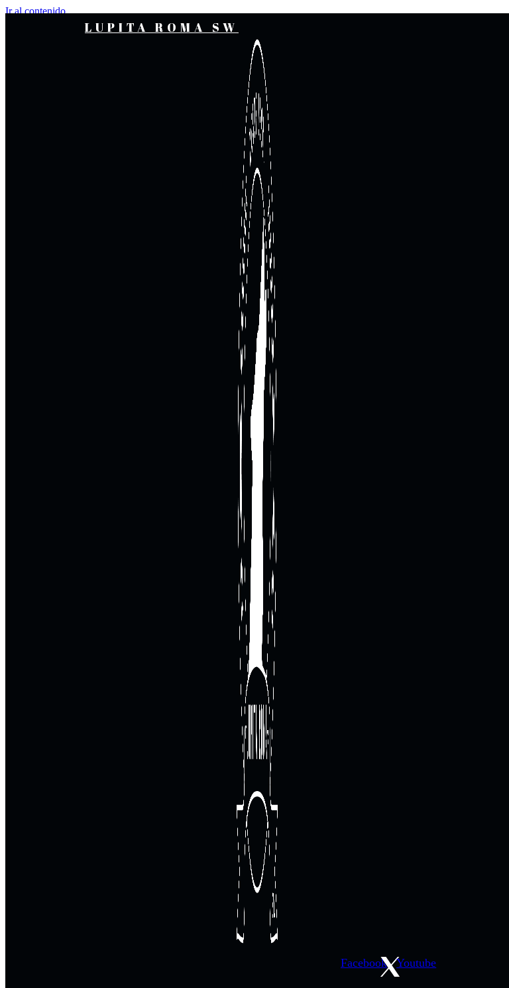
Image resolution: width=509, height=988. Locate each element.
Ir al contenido (35, 11)
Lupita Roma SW (162, 27)
